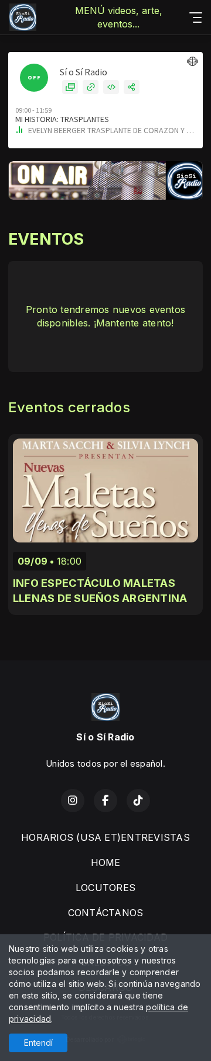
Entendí (38, 1043)
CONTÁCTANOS (106, 913)
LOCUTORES (105, 887)
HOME (106, 862)
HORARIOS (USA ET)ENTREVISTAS (105, 837)
